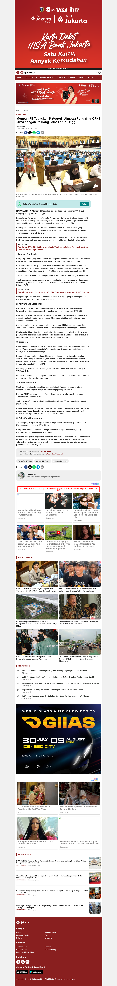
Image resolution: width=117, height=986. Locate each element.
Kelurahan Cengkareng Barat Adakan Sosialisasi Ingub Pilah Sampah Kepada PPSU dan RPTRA (52, 892)
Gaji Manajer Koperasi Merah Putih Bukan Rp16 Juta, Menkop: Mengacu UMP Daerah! (55, 696)
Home (18, 110)
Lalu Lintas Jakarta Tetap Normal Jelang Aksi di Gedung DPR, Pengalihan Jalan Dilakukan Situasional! (78, 659)
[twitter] (30, 132)
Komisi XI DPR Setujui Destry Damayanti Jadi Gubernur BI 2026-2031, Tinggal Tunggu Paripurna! (37, 590)
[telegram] (38, 132)
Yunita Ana (20, 127)
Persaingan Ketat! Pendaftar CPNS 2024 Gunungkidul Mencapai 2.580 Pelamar (53, 292)
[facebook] (26, 132)
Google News (45, 452)
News (26, 110)
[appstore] (22, 972)
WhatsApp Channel (54, 454)
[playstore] (36, 972)
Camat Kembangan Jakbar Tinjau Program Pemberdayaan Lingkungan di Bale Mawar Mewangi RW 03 (49, 877)
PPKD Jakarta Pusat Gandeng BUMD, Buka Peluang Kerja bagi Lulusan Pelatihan (33, 658)
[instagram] (27, 962)
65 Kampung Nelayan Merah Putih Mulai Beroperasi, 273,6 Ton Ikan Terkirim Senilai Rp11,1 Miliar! (36, 624)
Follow (84, 204)
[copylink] (42, 132)
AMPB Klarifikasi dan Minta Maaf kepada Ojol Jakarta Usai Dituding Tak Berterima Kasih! (77, 590)
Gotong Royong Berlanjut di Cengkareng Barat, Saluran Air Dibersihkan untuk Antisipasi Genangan (49, 907)
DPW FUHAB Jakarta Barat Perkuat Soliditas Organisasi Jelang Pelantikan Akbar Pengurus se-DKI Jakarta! (51, 862)
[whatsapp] (34, 132)
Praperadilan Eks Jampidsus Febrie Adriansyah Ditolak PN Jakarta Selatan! (78, 623)
